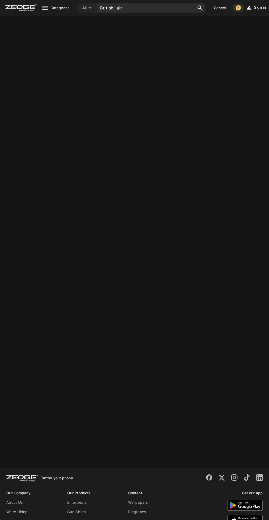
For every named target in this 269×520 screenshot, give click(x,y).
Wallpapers (138, 502)
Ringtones (137, 512)
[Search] (200, 8)
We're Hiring (17, 512)
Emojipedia (77, 502)
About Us (14, 502)
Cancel (220, 8)
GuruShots (76, 512)
